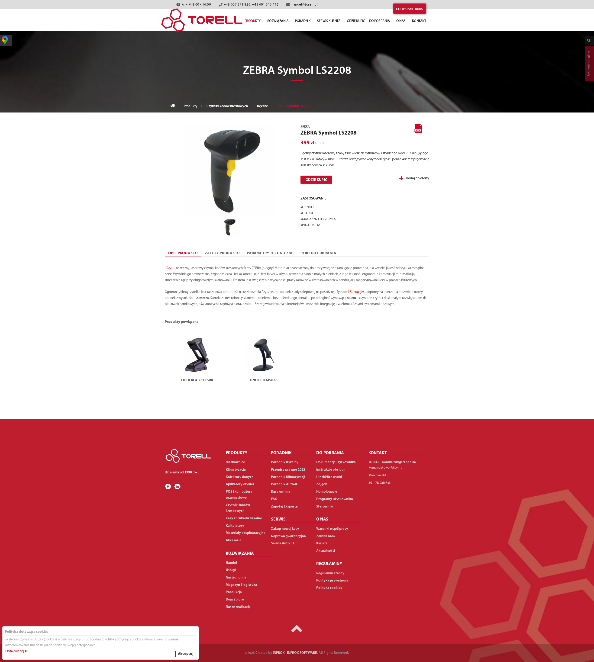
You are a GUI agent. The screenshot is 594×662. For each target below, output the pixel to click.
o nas (401, 21)
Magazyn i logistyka (241, 585)
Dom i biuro (235, 599)
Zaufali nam (325, 536)
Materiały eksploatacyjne (245, 533)
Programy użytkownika (334, 499)
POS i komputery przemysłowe (239, 495)
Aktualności (325, 551)
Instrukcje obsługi (330, 470)
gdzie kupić (356, 21)
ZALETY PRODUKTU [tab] (222, 253)
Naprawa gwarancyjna (288, 536)
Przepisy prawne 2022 (288, 470)
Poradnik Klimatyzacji (288, 477)
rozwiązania (278, 21)
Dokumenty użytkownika (336, 462)
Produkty (190, 106)
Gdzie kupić (316, 180)
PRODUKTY (237, 453)
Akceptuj (186, 654)
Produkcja (234, 592)
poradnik (302, 21)
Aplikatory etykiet (240, 484)
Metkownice (235, 462)
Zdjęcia (322, 484)
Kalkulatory (235, 526)
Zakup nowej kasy (285, 529)
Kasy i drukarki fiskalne (244, 518)
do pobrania (379, 21)
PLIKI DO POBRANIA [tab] (318, 253)
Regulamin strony (330, 573)
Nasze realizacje (238, 607)
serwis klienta (328, 21)
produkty (253, 21)
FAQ (274, 499)
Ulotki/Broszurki (329, 477)
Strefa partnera (409, 9)
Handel (231, 563)
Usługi (231, 570)
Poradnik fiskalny (284, 462)
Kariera (322, 543)
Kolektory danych (240, 477)
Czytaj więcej (15, 651)
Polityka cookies (329, 588)
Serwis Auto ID (282, 543)
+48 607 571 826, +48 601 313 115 (251, 4)
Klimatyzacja (236, 470)
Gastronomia (236, 577)
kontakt (419, 21)
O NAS (322, 519)
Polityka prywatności (332, 580)
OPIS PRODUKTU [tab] (183, 253)
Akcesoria (233, 540)
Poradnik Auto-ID (284, 484)
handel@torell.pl (304, 4)
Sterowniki (324, 506)
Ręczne (262, 106)
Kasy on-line (280, 492)
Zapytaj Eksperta (284, 506)
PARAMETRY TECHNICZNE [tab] (270, 253)
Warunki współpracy (332, 529)
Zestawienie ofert (589, 64)
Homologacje (326, 492)
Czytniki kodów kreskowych (227, 106)
